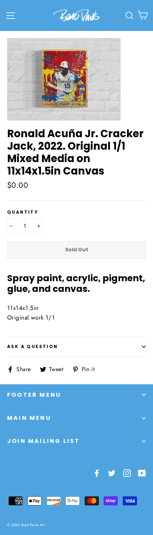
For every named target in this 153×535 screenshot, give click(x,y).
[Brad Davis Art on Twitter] (112, 472)
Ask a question (32, 346)
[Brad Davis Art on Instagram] (127, 472)
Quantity (22, 212)
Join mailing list (43, 441)
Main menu (29, 418)
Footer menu (34, 395)
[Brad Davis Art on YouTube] (142, 472)
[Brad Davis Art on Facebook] (97, 472)
